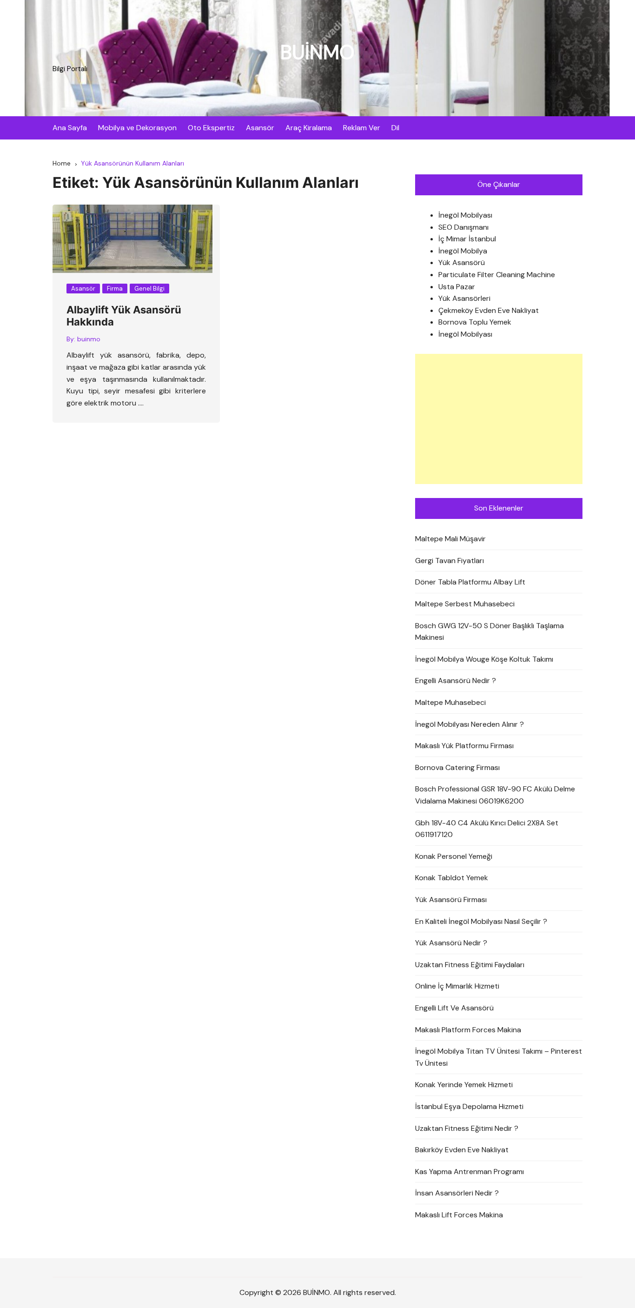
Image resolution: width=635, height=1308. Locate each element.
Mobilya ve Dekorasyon (137, 128)
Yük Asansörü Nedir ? (451, 943)
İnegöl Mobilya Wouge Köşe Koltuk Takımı (484, 659)
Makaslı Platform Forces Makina (468, 1030)
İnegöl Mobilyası (465, 215)
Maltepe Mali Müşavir (450, 539)
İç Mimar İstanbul (467, 239)
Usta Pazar (456, 287)
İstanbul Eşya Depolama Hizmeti (469, 1106)
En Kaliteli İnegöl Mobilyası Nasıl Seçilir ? (481, 921)
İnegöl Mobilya (462, 251)
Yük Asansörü (461, 262)
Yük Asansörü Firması (451, 899)
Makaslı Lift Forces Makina (459, 1215)
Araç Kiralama (308, 128)
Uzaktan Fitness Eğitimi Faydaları (469, 964)
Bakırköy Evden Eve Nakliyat (462, 1150)
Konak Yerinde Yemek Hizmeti (464, 1084)
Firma (115, 288)
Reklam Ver (361, 128)
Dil (395, 128)
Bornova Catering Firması (457, 767)
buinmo (88, 339)
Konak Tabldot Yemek (451, 878)
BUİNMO (317, 52)
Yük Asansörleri (464, 298)
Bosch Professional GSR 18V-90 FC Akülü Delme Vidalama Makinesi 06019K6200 (495, 795)
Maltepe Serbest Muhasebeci (465, 604)
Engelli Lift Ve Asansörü (454, 1008)
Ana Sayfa (70, 128)
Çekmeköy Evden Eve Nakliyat (488, 310)
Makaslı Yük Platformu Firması (464, 745)
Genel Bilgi (149, 288)
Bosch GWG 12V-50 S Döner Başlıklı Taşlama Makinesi (489, 632)
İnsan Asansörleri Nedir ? (457, 1193)
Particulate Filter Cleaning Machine (496, 274)
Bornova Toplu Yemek (474, 322)
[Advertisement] (498, 419)
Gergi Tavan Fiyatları (449, 560)
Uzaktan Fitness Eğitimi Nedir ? (466, 1128)
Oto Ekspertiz (211, 128)
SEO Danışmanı (463, 227)
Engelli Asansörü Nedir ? (455, 680)
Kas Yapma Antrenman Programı (469, 1171)
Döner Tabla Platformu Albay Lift (470, 582)
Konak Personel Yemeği (453, 856)
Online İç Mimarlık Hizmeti (457, 986)
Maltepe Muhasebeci (450, 702)
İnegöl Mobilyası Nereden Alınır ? (469, 724)
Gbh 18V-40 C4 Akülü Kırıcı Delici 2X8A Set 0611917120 (486, 829)
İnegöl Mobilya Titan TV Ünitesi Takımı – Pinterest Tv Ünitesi (498, 1057)
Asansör (260, 128)
